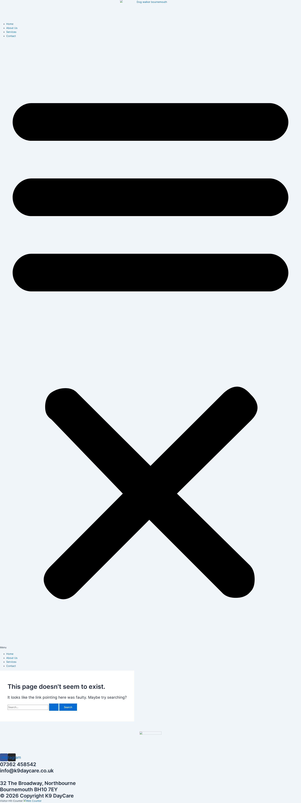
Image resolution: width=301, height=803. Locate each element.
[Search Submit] (53, 707)
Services (11, 31)
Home (9, 23)
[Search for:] (33, 707)
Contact (11, 35)
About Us (11, 27)
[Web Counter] (33, 800)
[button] (150, 344)
